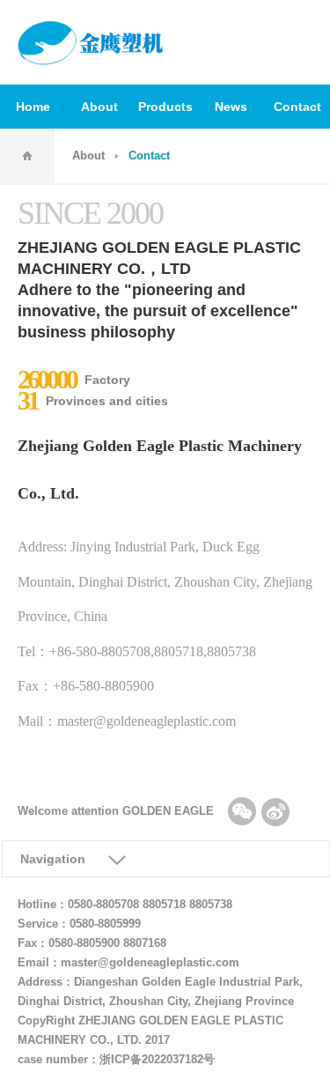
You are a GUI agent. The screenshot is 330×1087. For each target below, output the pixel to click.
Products (165, 107)
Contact (297, 107)
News (231, 107)
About (99, 107)
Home (33, 107)
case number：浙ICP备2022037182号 (127, 1060)
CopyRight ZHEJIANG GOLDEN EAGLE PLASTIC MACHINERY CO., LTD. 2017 (150, 1030)
